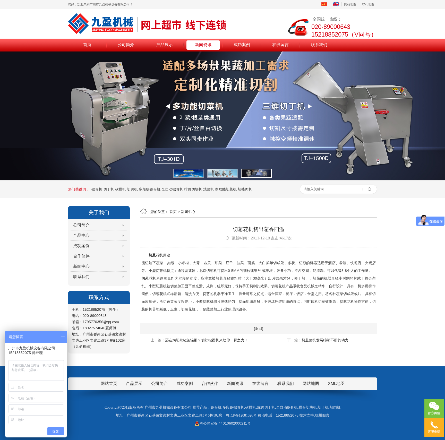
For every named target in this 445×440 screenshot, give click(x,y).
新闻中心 (81, 266)
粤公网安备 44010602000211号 (225, 423)
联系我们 (319, 44)
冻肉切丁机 (266, 407)
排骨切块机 (193, 189)
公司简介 (126, 44)
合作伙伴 (81, 256)
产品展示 (164, 44)
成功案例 (242, 44)
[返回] (258, 328)
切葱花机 (156, 255)
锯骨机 (96, 189)
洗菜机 (208, 189)
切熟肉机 (245, 189)
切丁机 (108, 189)
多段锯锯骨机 (149, 189)
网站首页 (109, 383)
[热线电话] (434, 427)
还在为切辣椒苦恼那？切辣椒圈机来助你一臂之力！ (206, 340)
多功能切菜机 (226, 189)
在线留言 (280, 44)
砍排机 (120, 189)
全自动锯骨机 (172, 189)
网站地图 (350, 4)
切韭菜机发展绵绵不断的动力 (325, 340)
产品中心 (81, 235)
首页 (87, 44)
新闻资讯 (203, 44)
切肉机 (132, 189)
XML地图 (368, 4)
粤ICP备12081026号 (241, 415)
